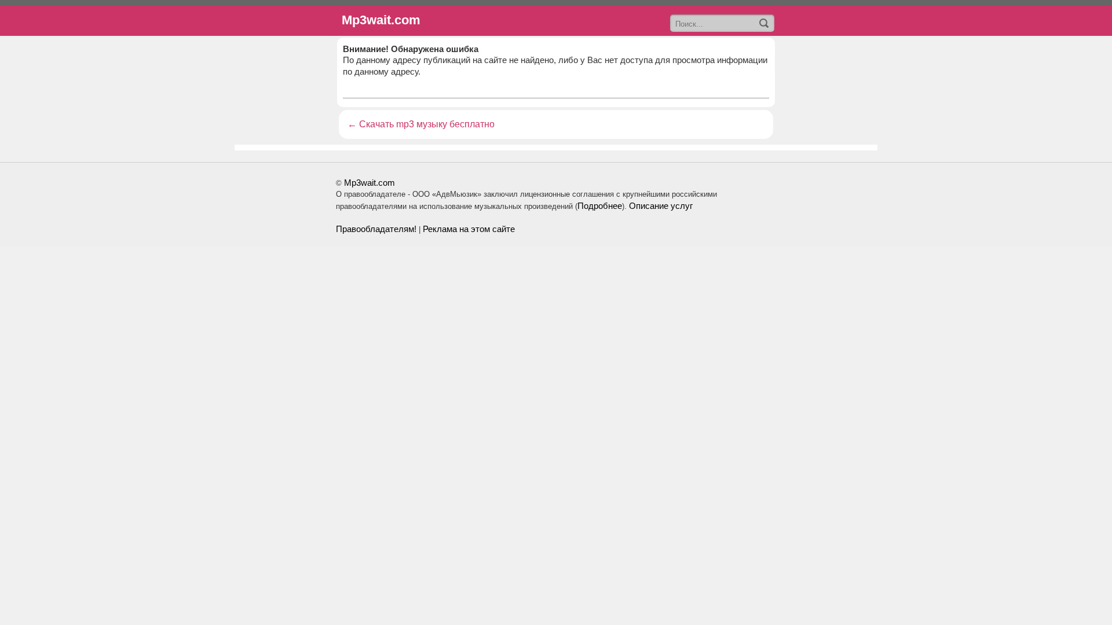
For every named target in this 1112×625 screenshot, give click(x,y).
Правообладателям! (376, 229)
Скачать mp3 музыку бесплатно (427, 124)
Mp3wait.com (369, 183)
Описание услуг (661, 206)
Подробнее (599, 206)
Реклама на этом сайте (469, 229)
